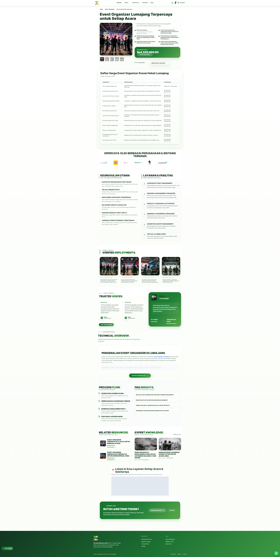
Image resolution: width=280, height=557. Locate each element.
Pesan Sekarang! (145, 54)
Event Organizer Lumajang (143, 24)
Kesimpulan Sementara (8, 520)
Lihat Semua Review (106, 324)
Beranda (119, 2)
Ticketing (145, 2)
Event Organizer (109, 9)
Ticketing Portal (145, 544)
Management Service (146, 539)
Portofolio (135, 2)
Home (99, 1)
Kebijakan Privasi (170, 541)
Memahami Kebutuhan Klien (9, 518)
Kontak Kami (168, 544)
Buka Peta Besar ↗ (163, 493)
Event (126, 2)
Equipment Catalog (146, 541)
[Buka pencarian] (172, 3)
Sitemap (143, 546)
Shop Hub (105, 1)
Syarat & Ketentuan (170, 539)
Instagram (173, 554)
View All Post (177, 434)
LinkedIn (179, 554)
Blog (152, 2)
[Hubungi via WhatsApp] (276, 553)
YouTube (185, 554)
